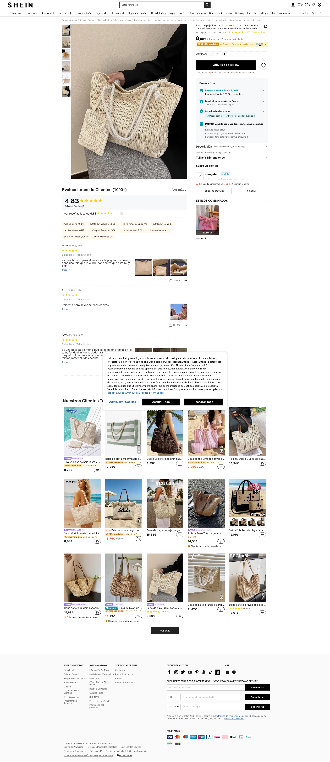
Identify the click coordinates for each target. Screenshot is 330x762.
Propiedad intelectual (116, 751)
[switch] (120, 213)
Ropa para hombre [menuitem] (138, 13)
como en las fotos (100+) (133, 230)
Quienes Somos (71, 674)
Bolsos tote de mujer (122, 20)
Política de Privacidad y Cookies (233, 716)
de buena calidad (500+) (76, 236)
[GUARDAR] (263, 65)
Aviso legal (69, 670)
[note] (206, 546)
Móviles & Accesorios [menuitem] (282, 13)
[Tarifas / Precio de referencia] (207, 39)
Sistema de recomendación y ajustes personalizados (88, 755)
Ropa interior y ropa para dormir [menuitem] (167, 13)
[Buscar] (207, 5)
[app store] (227, 673)
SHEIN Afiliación (71, 697)
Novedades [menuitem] (32, 13)
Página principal (69, 20)
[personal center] (293, 5)
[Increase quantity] (224, 54)
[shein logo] (20, 5)
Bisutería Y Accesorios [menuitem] (220, 13)
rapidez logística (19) (74, 230)
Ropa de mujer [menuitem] (65, 13)
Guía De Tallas (96, 693)
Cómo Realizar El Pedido (97, 683)
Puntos (118, 678)
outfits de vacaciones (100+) (104, 224)
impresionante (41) (159, 230)
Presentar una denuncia (70, 702)
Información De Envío (99, 670)
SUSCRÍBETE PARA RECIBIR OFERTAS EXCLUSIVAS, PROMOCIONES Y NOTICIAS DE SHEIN (212, 681)
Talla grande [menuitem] (118, 13)
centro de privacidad (234, 718)
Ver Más (165, 630)
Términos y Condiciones (75, 751)
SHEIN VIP (94, 697)
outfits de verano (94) (163, 224)
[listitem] (207, 220)
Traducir (66, 270)
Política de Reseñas (73, 206)
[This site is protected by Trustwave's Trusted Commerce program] (169, 744)
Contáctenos (121, 670)
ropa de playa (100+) (74, 224)
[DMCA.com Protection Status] (177, 744)
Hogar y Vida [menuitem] (101, 13)
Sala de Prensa (71, 682)
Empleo (67, 687)
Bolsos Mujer (104, 20)
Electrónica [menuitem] (302, 13)
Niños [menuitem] (191, 13)
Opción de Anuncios (138, 751)
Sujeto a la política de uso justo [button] (220, 104)
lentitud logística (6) (103, 236)
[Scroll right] (320, 13)
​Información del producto (96, 706)
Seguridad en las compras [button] (218, 111)
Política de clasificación (100, 701)
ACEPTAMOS (173, 731)
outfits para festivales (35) (102, 230)
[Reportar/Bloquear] (185, 280)
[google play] (234, 673)
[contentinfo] (218, 737)
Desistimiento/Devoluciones (102, 674)
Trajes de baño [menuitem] (83, 13)
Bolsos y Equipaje (87, 20)
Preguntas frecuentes (125, 682)
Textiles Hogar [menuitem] (261, 13)
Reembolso (94, 678)
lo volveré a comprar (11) (135, 224)
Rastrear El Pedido (98, 689)
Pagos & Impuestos (124, 674)
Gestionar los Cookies (131, 747)
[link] (300, 5)
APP (227, 665)
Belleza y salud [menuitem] (243, 13)
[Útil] (171, 280)
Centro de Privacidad (73, 747)
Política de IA (96, 751)
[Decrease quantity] (211, 54)
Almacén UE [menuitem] (48, 13)
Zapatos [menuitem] (201, 13)
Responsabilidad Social (75, 678)
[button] (314, 5)
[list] (194, 672)
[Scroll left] (316, 13)
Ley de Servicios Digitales (71, 691)
